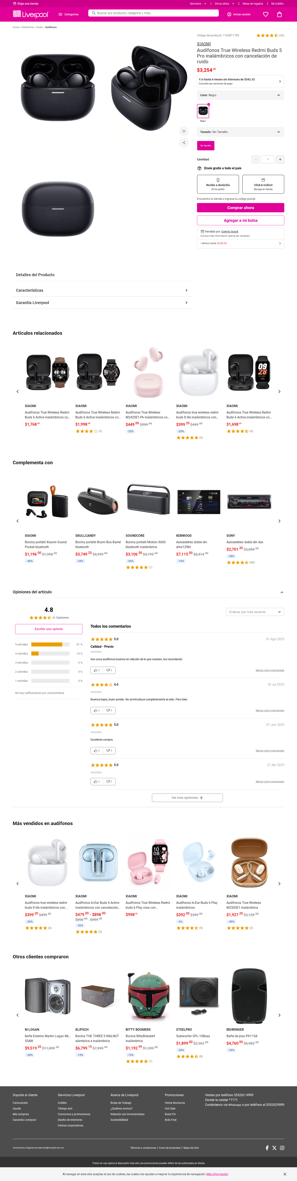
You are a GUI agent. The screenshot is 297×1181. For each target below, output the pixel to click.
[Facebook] (267, 1147)
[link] (48, 386)
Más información (217, 1174)
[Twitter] (274, 1147)
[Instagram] (282, 1147)
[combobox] (255, 612)
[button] (267, 35)
